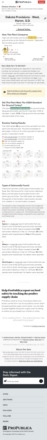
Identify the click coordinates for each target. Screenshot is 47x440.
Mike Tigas (23, 342)
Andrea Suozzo (9, 337)
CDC (35, 78)
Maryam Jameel (28, 339)
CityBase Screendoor (38, 326)
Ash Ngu (17, 337)
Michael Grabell (26, 337)
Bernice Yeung (40, 337)
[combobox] (23, 18)
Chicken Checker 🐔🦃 (11, 6)
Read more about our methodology (31, 361)
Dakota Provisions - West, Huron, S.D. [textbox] (22, 18)
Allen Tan (38, 339)
